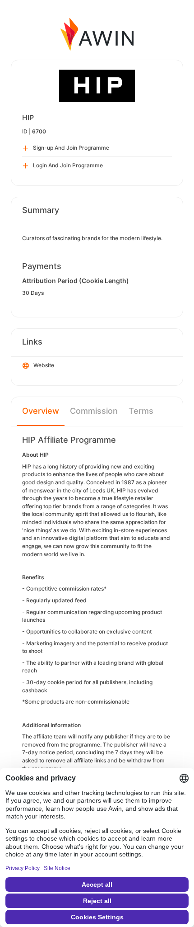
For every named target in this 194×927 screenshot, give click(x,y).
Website (43, 365)
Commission (94, 411)
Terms (141, 411)
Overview (40, 411)
